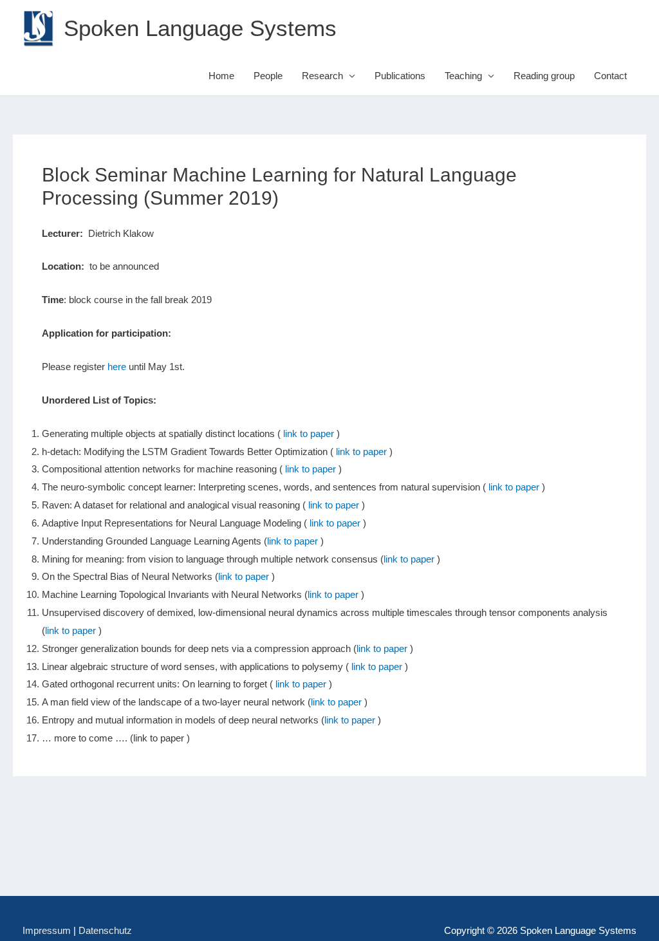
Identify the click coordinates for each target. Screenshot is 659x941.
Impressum (47, 930)
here (116, 366)
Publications (400, 75)
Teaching (463, 75)
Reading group (544, 75)
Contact (610, 75)
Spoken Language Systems (200, 28)
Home (221, 75)
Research (322, 75)
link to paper (308, 433)
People (268, 75)
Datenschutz (105, 930)
